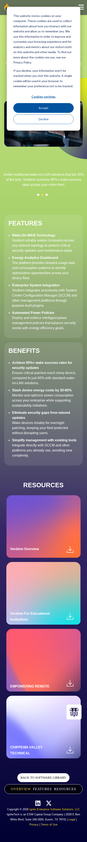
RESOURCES (65, 789)
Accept (43, 108)
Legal (72, 819)
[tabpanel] (43, 181)
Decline (44, 119)
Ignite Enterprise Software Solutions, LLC (54, 809)
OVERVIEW (21, 789)
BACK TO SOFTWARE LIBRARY (43, 777)
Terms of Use (49, 824)
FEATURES (42, 789)
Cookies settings (43, 96)
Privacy (34, 824)
